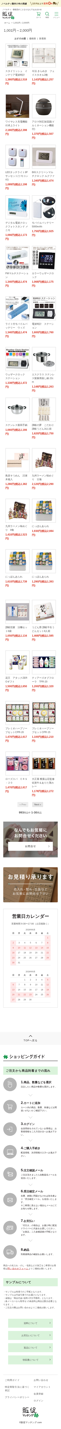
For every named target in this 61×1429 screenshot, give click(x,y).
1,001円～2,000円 (21, 23)
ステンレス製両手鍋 (16, 425)
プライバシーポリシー (17, 1397)
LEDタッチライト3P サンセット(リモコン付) (16, 176)
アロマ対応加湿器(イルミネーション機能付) (43, 125)
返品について (30, 1347)
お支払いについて (30, 1335)
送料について (30, 1323)
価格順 (32, 38)
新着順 (42, 38)
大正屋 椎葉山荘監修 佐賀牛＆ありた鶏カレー (44, 783)
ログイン (38, 1400)
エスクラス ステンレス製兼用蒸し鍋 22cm (43, 378)
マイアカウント (42, 1387)
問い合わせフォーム (17, 1268)
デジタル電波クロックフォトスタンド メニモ (16, 226)
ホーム (7, 23)
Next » (37, 804)
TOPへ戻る (30, 1040)
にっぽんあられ (41, 526)
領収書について (31, 1360)
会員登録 (38, 1393)
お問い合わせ (41, 1380)
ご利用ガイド (12, 1380)
